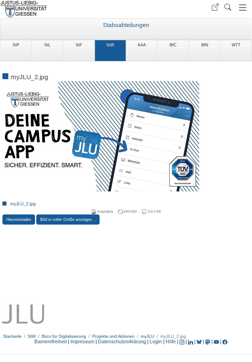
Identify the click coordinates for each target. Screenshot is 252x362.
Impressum (82, 341)
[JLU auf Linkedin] (191, 341)
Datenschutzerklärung (122, 341)
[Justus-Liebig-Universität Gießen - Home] (62, 9)
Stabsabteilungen (126, 25)
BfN (204, 45)
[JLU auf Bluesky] (200, 341)
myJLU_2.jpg (23, 203)
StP (16, 45)
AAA (142, 45)
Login (156, 341)
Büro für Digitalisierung (64, 336)
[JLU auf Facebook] (224, 341)
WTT (236, 45)
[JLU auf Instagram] (182, 341)
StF (79, 45)
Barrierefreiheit (50, 341)
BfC (173, 45)
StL (47, 45)
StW (110, 45)
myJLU (147, 336)
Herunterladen (18, 219)
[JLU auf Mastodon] (208, 341)
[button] (215, 7)
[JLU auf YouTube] (216, 341)
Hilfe (171, 341)
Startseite (12, 336)
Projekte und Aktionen (113, 336)
